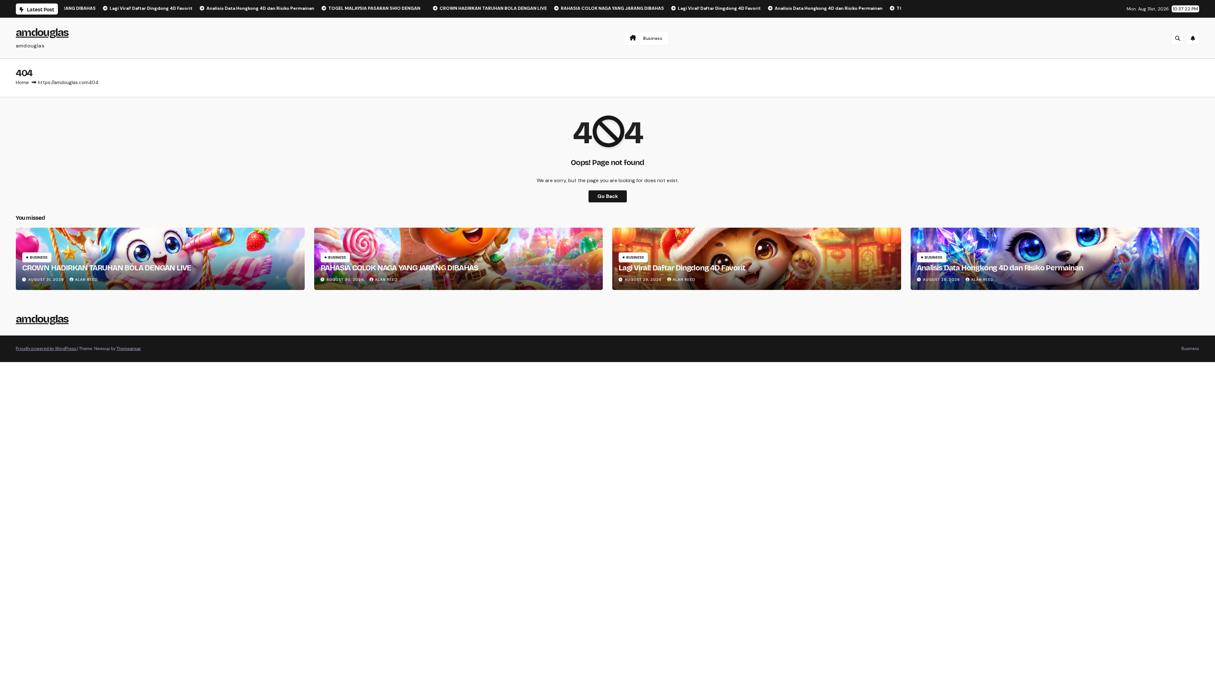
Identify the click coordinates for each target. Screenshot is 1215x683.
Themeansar (128, 348)
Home (22, 82)
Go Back (607, 196)
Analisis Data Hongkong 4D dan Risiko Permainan (1000, 267)
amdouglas (42, 32)
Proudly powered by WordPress (46, 348)
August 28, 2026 (942, 279)
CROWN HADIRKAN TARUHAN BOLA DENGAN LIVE (106, 267)
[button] (1177, 38)
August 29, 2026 (644, 279)
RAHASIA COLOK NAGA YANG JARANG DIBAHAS (399, 267)
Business (652, 38)
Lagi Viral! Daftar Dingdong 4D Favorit (682, 267)
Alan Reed (86, 279)
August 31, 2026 (46, 279)
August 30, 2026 (346, 279)
